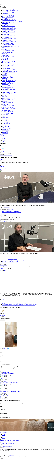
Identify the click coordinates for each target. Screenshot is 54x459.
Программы (3, 138)
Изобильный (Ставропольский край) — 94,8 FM (9, 41)
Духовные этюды (5, 395)
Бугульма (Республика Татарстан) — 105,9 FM (8, 19)
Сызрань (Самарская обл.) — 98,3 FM (7, 94)
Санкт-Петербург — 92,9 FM (6, 85)
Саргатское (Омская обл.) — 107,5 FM (7, 87)
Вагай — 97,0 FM (4, 119)
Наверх (1, 432)
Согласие (4, 411)
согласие (4, 415)
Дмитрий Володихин (6, 207)
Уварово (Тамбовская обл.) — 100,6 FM (7, 103)
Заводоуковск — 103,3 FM (6, 123)
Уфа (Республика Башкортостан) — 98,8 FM (8, 105)
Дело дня (1, 134)
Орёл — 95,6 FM (4, 75)
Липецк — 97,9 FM (5, 58)
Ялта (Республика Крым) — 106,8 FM (7, 113)
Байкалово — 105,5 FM (5, 117)
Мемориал (3, 438)
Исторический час (3, 166)
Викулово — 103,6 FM (5, 120)
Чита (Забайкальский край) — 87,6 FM (7, 110)
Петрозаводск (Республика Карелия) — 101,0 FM (9, 80)
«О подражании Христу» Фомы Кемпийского (7, 373)
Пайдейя (4, 381)
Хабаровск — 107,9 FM (5, 106)
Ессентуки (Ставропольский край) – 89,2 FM (8, 35)
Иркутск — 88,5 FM (5, 42)
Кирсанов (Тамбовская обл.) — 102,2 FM (8, 50)
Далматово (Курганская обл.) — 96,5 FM (8, 30)
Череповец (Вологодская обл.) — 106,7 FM (8, 109)
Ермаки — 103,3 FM (5, 122)
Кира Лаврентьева (6, 256)
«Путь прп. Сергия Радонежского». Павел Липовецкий (10, 261)
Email (1, 352)
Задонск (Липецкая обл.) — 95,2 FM (7, 37)
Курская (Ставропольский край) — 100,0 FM (8, 56)
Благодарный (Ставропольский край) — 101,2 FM (9, 16)
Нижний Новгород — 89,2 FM (6, 67)
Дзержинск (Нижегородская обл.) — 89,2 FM (8, 31)
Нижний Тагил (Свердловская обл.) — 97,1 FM (9, 68)
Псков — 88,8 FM (4, 79)
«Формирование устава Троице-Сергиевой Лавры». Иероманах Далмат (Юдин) (13, 260)
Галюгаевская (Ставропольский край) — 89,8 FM (9, 28)
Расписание (3, 435)
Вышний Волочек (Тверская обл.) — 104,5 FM (8, 26)
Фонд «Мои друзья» (8, 440)
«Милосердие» (13, 440)
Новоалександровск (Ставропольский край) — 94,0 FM (10, 69)
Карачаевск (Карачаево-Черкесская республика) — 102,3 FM (10, 46)
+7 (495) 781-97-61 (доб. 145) (10, 443)
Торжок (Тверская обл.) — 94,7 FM (7, 101)
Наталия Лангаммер (6, 299)
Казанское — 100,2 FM (5, 126)
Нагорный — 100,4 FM (5, 127)
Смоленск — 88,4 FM (5, 90)
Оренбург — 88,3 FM (5, 74)
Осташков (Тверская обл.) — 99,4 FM (7, 77)
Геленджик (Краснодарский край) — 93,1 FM (8, 29)
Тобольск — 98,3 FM (5, 129)
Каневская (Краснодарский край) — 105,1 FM (8, 45)
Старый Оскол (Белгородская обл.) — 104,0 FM (9, 92)
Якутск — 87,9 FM (4, 112)
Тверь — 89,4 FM (4, 96)
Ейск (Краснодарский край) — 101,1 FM (8, 33)
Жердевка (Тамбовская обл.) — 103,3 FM (8, 36)
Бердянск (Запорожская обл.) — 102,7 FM (8, 15)
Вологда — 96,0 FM (5, 24)
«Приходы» (17, 440)
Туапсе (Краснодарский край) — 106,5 (7, 102)
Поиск (9, 153)
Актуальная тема (9, 155)
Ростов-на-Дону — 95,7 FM (6, 82)
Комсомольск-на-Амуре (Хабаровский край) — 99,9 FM (10, 51)
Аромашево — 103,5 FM (5, 116)
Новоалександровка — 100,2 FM (6, 128)
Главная (1, 155)
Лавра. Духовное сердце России (12, 259)
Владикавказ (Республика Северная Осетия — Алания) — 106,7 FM (12, 21)
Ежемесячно (3, 318)
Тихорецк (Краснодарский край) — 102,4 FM (8, 98)
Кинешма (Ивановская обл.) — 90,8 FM (7, 48)
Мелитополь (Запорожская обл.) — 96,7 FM (8, 61)
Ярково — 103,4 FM (5, 133)
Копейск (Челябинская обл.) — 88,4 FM (7, 52)
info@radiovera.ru (2, 443)
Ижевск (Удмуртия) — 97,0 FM (6, 40)
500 (0, 315)
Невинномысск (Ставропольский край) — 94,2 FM (9, 65)
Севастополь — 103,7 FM (5, 88)
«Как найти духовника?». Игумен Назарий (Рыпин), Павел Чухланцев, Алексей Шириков (15, 303)
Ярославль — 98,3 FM (5, 114)
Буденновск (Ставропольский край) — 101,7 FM (9, 20)
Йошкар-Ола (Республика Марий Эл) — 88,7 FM (9, 43)
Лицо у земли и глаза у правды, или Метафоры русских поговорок (10, 391)
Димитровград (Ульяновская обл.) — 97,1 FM (8, 32)
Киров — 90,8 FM (4, 49)
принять (1, 458)
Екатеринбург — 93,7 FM (5, 34)
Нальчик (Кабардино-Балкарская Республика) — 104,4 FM (10, 64)
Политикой (22, 411)
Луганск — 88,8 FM (5, 59)
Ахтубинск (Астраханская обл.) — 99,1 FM (8, 14)
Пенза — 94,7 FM (4, 78)
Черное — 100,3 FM (5, 132)
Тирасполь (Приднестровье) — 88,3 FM (7, 97)
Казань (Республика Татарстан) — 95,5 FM (8, 44)
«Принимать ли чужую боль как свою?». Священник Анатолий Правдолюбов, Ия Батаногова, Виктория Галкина (18, 305)
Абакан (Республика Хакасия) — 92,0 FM (8, 9)
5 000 (4, 315)
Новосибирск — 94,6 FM (5, 70)
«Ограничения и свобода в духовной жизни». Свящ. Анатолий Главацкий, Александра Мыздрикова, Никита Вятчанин (19, 304)
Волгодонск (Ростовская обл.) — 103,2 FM (8, 22)
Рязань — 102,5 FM (5, 84)
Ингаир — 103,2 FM (5, 124)
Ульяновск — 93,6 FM (5, 104)
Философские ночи (6, 372)
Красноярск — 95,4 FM (5, 55)
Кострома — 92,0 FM (5, 53)
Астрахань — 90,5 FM (5, 13)
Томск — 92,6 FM (4, 100)
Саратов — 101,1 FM (5, 86)
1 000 (2, 315)
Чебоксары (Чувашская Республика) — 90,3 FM (9, 108)
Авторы (3, 139)
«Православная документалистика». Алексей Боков (9, 262)
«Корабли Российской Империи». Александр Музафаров (11, 212)
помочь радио (2, 135)
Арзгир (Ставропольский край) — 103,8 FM (8, 12)
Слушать (1, 372)
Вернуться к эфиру (3, 6)
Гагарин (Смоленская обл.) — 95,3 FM (7, 27)
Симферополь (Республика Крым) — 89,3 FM (8, 89)
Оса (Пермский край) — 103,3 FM (7, 76)
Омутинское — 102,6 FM (5, 130)
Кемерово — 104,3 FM (5, 47)
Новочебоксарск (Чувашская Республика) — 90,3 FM (9, 71)
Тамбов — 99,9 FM (5, 95)
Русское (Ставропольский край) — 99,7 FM (8, 83)
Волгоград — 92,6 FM (5, 23)
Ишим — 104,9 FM (5, 125)
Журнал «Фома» (2, 440)
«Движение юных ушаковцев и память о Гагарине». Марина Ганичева (10, 382)
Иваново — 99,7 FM (5, 39)
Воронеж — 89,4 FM (5, 25)
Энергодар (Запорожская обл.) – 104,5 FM (8, 111)
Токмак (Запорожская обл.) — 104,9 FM (7, 99)
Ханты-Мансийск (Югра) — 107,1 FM (7, 107)
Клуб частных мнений (3, 265)
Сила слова (4, 390)
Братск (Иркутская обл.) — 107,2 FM (7, 17)
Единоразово (8, 318)
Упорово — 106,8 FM (5, 131)
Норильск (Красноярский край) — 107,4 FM (8, 72)
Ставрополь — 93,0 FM (5, 91)
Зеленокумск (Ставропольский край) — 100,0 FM (9, 38)
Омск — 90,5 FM (4, 73)
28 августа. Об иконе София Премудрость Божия (7, 377)
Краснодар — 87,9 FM (5, 54)
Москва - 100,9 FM (3, 7)
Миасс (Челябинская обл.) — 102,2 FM (7, 62)
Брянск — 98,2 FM (4, 18)
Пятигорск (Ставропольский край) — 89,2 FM (8, 81)
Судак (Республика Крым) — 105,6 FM (7, 93)
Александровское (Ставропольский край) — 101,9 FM (10, 10)
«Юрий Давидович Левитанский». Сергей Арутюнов (10, 211)
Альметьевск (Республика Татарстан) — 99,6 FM (9, 11)
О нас (3, 141)
